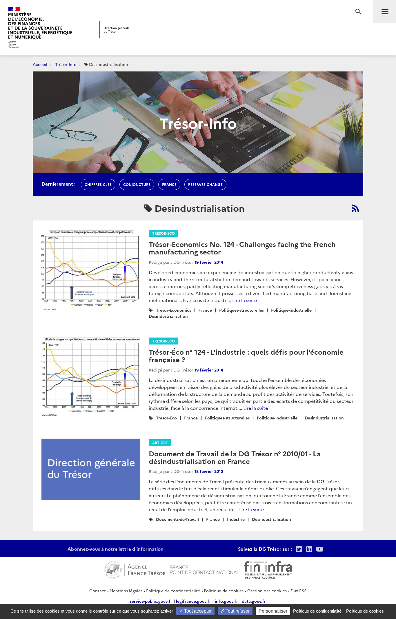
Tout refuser (237, 611)
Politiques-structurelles (241, 310)
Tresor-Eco (166, 418)
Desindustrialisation (168, 316)
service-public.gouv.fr (151, 601)
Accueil (40, 64)
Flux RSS (298, 590)
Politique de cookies (224, 590)
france (169, 184)
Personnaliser (273, 611)
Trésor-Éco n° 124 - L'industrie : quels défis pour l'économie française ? (246, 355)
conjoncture (136, 184)
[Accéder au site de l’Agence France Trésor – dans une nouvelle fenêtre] (135, 569)
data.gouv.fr (254, 601)
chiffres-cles (98, 184)
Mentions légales (126, 590)
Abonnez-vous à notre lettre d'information (116, 548)
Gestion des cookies (267, 590)
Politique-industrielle (291, 310)
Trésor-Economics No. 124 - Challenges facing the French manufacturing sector (242, 247)
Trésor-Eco (163, 233)
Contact (97, 590)
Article (159, 442)
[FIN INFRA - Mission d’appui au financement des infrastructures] (268, 569)
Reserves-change (205, 184)
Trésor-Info (66, 64)
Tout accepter (197, 611)
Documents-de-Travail (177, 519)
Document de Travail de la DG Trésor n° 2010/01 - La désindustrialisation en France (235, 457)
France (205, 310)
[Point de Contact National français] (205, 569)
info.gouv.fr (226, 601)
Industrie (236, 519)
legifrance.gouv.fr (193, 601)
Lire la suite (244, 300)
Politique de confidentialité (173, 590)
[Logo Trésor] (114, 29)
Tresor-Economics (173, 310)
